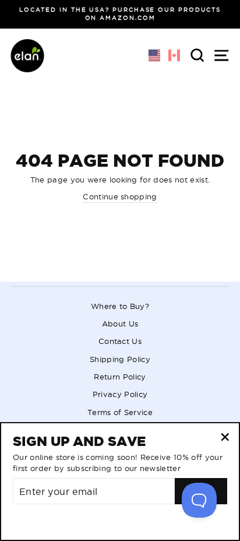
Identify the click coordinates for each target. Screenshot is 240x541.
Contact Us (120, 341)
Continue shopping (120, 196)
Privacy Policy (120, 394)
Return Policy (120, 377)
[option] (120, 14)
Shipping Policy (120, 359)
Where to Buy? (120, 306)
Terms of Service (120, 412)
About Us (120, 323)
